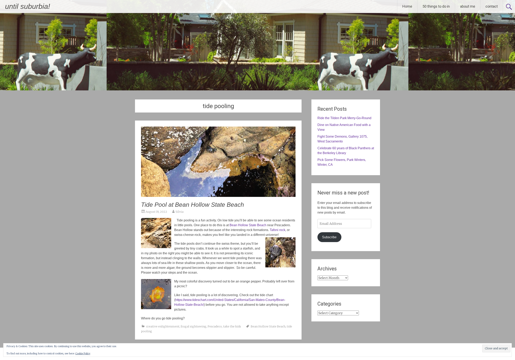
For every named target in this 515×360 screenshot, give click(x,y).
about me (467, 6)
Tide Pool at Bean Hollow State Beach (192, 204)
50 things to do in (436, 6)
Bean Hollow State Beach (268, 326)
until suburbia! (27, 6)
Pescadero (215, 326)
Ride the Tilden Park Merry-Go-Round (344, 118)
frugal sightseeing (193, 326)
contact (491, 6)
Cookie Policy (82, 353)
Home (407, 6)
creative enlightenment (162, 326)
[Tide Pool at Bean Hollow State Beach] (218, 196)
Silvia (179, 212)
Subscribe (329, 237)
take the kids (232, 326)
